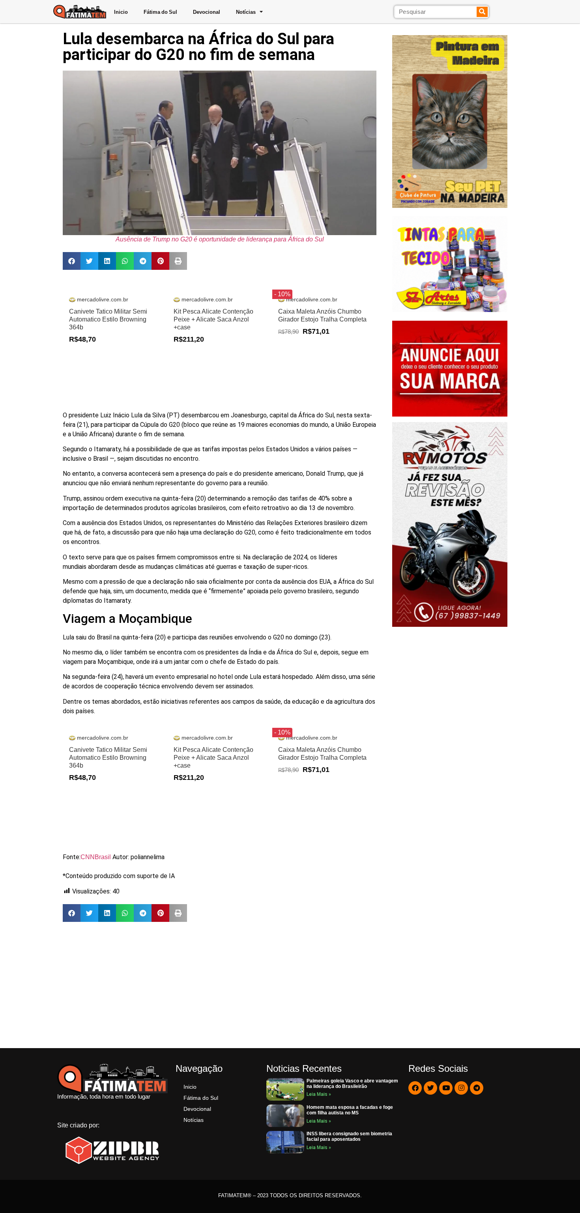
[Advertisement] (219, 985)
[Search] (482, 12)
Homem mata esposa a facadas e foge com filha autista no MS (350, 1110)
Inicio (121, 11)
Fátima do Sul (160, 11)
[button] (71, 261)
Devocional (206, 11)
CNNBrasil (96, 857)
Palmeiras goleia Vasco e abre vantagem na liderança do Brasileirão (352, 1083)
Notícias (246, 11)
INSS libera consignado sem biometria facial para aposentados (349, 1136)
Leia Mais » (319, 1094)
